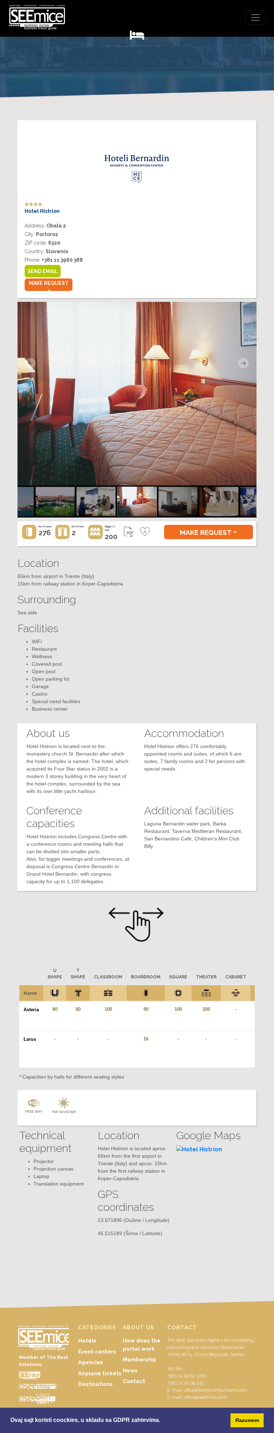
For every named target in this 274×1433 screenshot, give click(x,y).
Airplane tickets (100, 1373)
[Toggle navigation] (255, 17)
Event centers (97, 1351)
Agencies (90, 1362)
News (130, 1370)
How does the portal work (142, 1344)
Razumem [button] (247, 1420)
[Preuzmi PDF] (128, 534)
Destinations (95, 1384)
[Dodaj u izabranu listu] (145, 532)
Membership (139, 1359)
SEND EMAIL (42, 271)
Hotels (87, 1340)
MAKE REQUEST (48, 283)
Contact (134, 1381)
